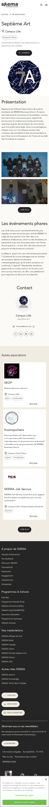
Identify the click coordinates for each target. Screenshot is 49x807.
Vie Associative (18, 14)
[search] (41, 5)
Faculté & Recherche (11, 554)
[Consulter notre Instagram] (15, 334)
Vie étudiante (7, 558)
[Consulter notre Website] (31, 334)
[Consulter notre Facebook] (26, 334)
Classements (7, 580)
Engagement (7, 575)
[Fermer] (46, 779)
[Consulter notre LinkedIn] (21, 334)
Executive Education (11, 614)
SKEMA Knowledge (10, 679)
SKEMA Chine (8, 649)
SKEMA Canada (8, 644)
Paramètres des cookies (24, 795)
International (7, 567)
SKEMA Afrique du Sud (12, 636)
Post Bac (5, 597)
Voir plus (24, 210)
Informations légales (12, 751)
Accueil (5, 14)
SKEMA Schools (9, 623)
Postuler (11, 695)
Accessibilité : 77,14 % (33, 751)
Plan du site (8, 756)
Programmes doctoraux (12, 618)
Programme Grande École (13, 601)
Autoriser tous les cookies (24, 802)
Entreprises (6, 584)
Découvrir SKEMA (9, 563)
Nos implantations (12, 630)
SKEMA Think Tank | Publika (14, 683)
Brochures (12, 704)
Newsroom (6, 571)
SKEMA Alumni (8, 674)
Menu (46, 5)
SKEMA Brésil (8, 640)
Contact (25, 53)
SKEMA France (8, 657)
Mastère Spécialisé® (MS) (13, 610)
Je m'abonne (10, 743)
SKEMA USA (7, 661)
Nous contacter (14, 713)
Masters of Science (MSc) (13, 606)
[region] (24, 791)
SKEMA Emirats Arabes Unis (14, 653)
